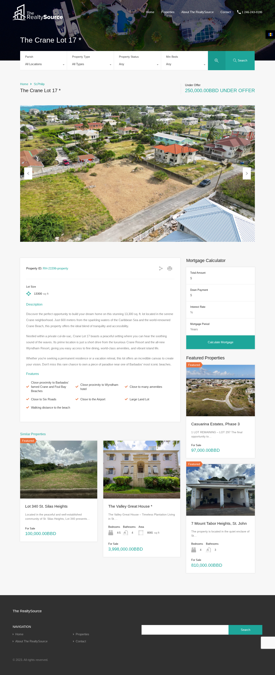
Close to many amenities (146, 386)
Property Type (81, 56)
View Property (58, 486)
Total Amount (198, 272)
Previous (28, 173)
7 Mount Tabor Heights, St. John (219, 523)
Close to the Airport (92, 399)
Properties (168, 12)
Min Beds (172, 56)
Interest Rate (197, 306)
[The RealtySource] (38, 18)
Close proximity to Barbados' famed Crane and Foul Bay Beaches (50, 387)
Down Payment (199, 289)
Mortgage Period (199, 324)
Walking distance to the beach (50, 407)
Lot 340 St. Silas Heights (46, 506)
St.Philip (39, 84)
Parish (29, 56)
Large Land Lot (139, 399)
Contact (225, 12)
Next (247, 173)
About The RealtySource (197, 12)
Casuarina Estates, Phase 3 (215, 424)
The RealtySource (27, 611)
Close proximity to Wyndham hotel (99, 387)
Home (150, 12)
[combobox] (43, 65)
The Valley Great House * (130, 506)
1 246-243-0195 (252, 12)
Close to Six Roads (43, 399)
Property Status (129, 56)
